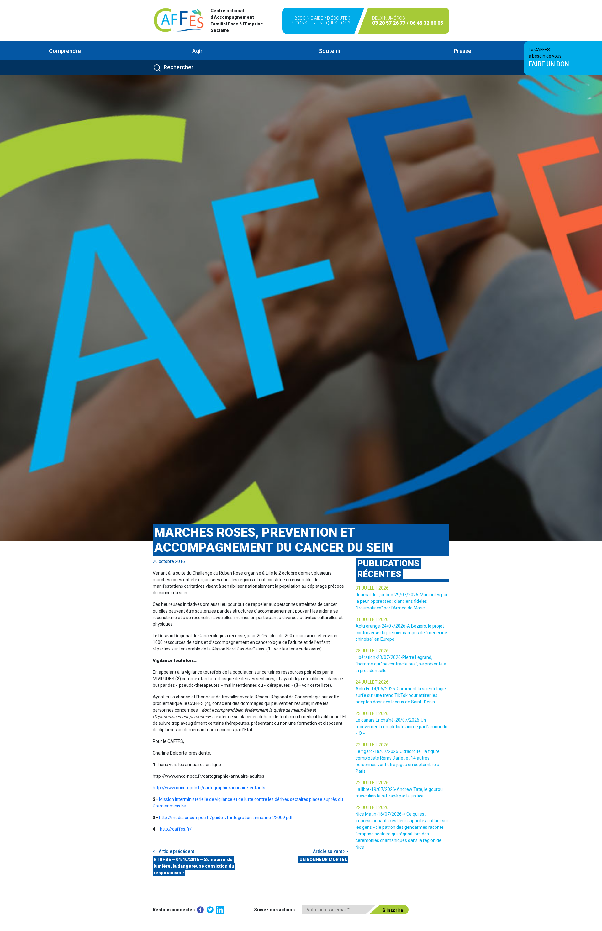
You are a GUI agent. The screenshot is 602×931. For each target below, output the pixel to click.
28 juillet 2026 (372, 650)
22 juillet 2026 (372, 744)
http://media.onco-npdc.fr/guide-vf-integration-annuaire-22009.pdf (226, 817)
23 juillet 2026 (372, 713)
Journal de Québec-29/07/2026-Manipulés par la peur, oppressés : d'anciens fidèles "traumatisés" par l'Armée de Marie (402, 601)
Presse (462, 51)
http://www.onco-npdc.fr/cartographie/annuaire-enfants (209, 787)
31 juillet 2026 (372, 588)
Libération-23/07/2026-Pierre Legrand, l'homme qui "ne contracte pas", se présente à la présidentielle (401, 664)
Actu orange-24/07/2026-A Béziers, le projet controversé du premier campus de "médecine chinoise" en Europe (401, 632)
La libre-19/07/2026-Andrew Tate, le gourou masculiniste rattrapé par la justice (399, 792)
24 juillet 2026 (372, 682)
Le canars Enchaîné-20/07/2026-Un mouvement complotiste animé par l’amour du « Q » (401, 727)
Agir (197, 51)
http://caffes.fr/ (176, 829)
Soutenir (330, 51)
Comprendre (65, 51)
